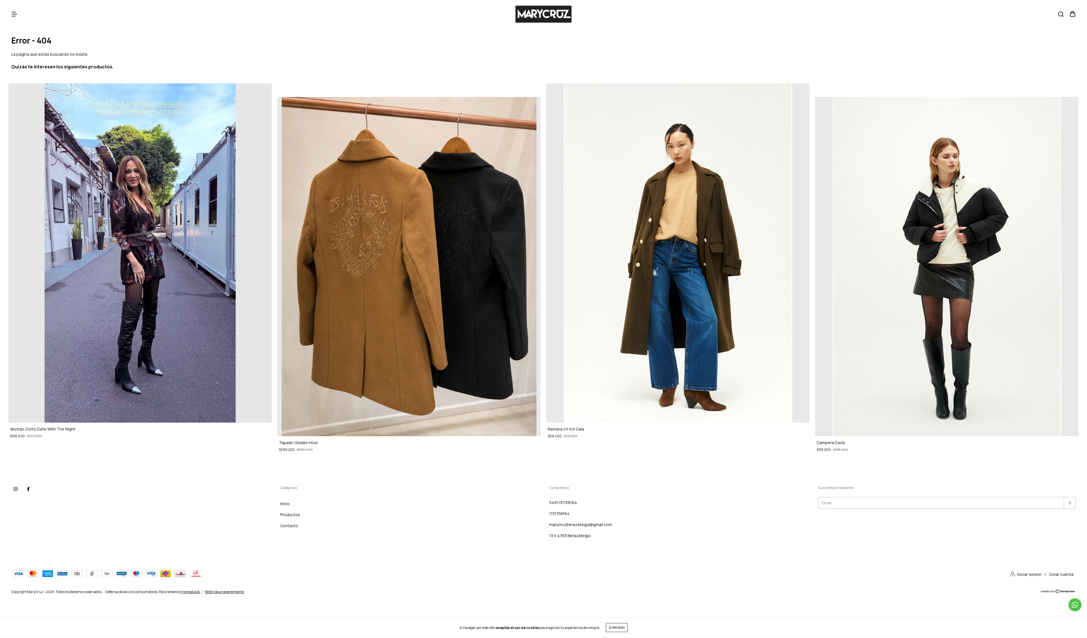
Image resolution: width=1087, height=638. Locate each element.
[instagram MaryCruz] (15, 489)
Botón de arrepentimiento (224, 591)
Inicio (285, 503)
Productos (290, 514)
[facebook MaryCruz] (28, 489)
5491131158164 (563, 502)
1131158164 (559, 513)
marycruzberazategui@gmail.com (580, 524)
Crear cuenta (1061, 574)
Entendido (617, 627)
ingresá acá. (190, 591)
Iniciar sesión (1029, 574)
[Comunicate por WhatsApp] (1075, 604)
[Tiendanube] (1058, 592)
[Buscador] (1061, 14)
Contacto (289, 525)
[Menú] (14, 14)
